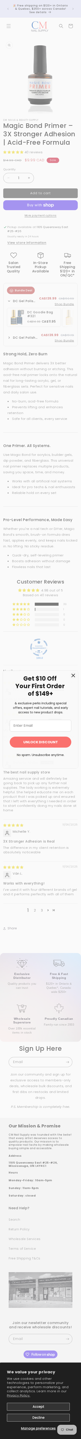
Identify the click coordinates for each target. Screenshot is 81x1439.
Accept (38, 1406)
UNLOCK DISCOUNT (40, 742)
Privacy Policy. (18, 1395)
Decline (38, 1417)
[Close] (73, 675)
